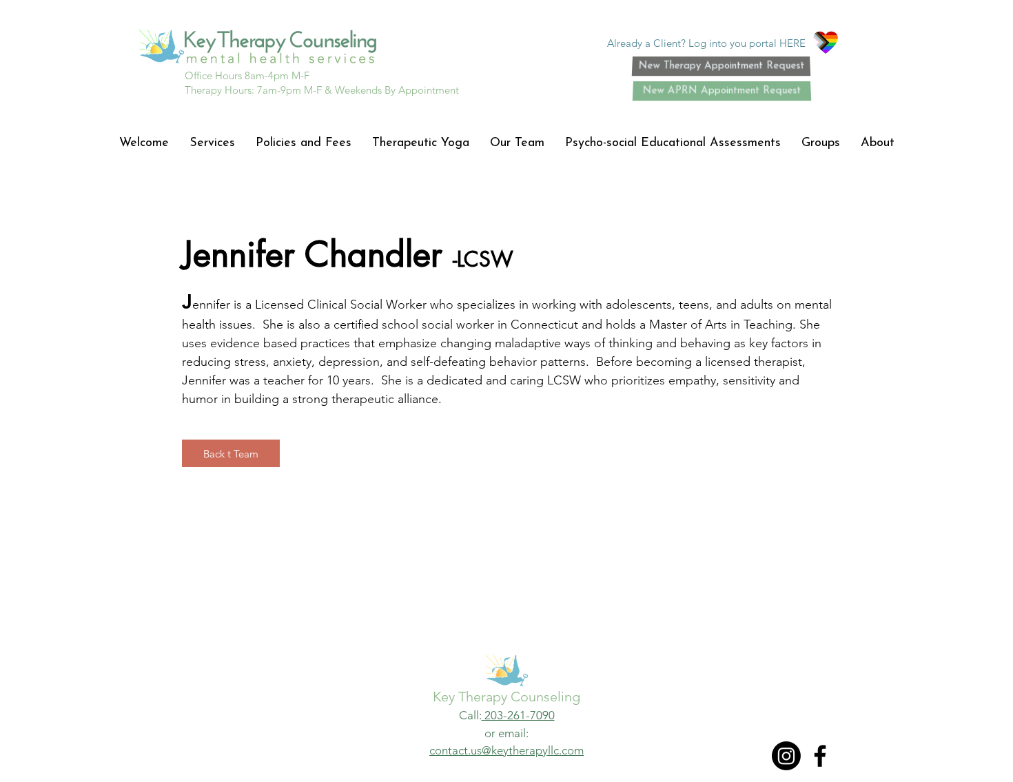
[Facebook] (820, 755)
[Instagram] (786, 755)
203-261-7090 (518, 715)
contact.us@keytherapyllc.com (506, 750)
